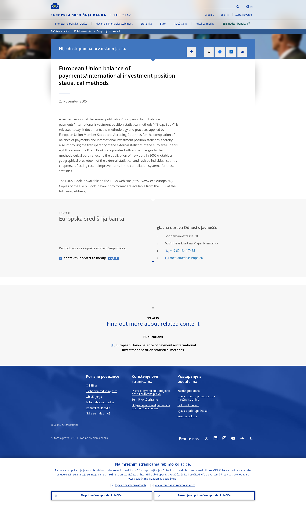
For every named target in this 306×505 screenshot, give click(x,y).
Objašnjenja (94, 396)
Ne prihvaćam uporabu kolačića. (101, 495)
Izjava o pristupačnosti (193, 411)
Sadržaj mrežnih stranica (66, 425)
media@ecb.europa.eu (186, 258)
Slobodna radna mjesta (101, 391)
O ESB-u (209, 15)
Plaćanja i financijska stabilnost (114, 24)
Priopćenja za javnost (108, 31)
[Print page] (191, 52)
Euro (163, 24)
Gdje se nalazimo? (98, 413)
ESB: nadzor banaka (234, 24)
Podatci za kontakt (98, 408)
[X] (206, 438)
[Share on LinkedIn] (231, 52)
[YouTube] (233, 438)
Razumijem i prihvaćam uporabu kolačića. (204, 495)
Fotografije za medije (100, 402)
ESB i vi (225, 15)
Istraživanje (180, 24)
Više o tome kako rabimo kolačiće (175, 485)
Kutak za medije (205, 24)
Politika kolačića (188, 405)
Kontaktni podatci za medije (85, 258)
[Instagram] (224, 438)
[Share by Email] (242, 52)
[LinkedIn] (215, 438)
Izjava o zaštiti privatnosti (130, 485)
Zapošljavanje (243, 15)
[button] (244, 6)
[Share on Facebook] (220, 52)
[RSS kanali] (251, 438)
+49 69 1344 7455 (182, 251)
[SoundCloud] (242, 438)
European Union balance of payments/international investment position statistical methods (156, 348)
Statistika (146, 24)
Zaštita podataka (189, 391)
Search (238, 7)
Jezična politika (187, 416)
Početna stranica (60, 31)
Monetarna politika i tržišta (71, 24)
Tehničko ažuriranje (145, 399)
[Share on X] (209, 52)
